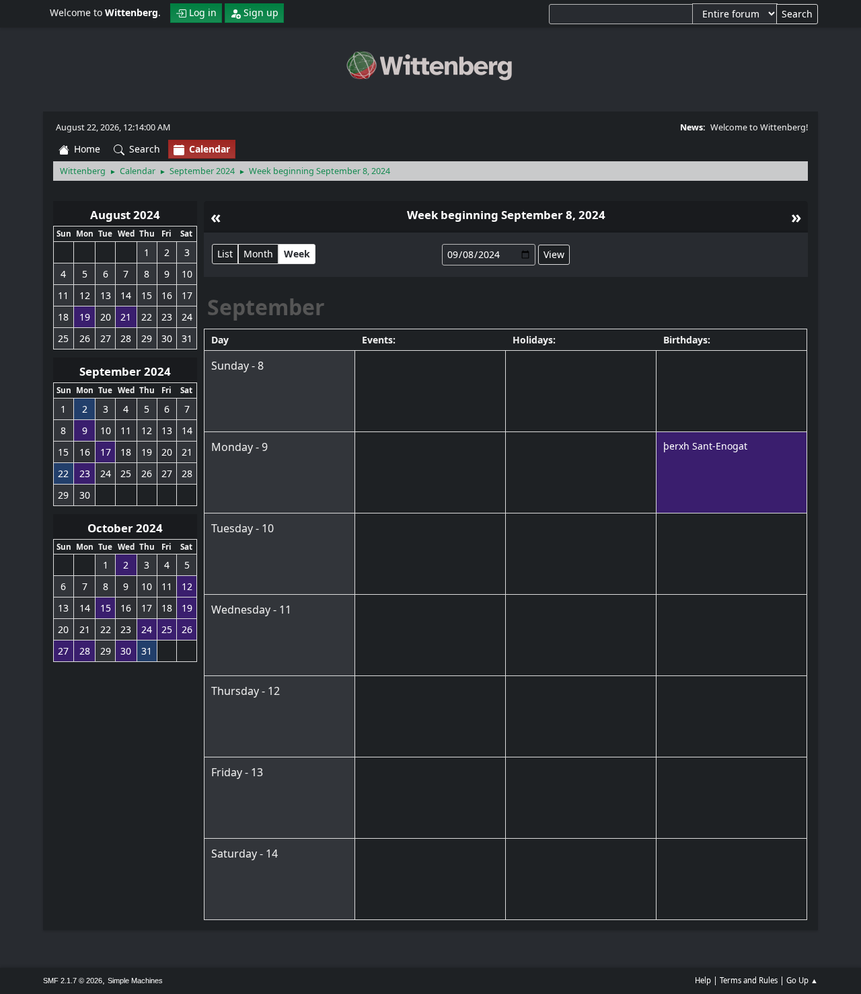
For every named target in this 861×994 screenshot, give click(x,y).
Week (297, 253)
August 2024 (125, 214)
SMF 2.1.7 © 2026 (72, 981)
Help (703, 980)
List (225, 253)
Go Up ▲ (802, 980)
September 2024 (125, 371)
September (266, 306)
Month (258, 253)
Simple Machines (135, 981)
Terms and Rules (749, 980)
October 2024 (125, 528)
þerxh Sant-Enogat (705, 446)
